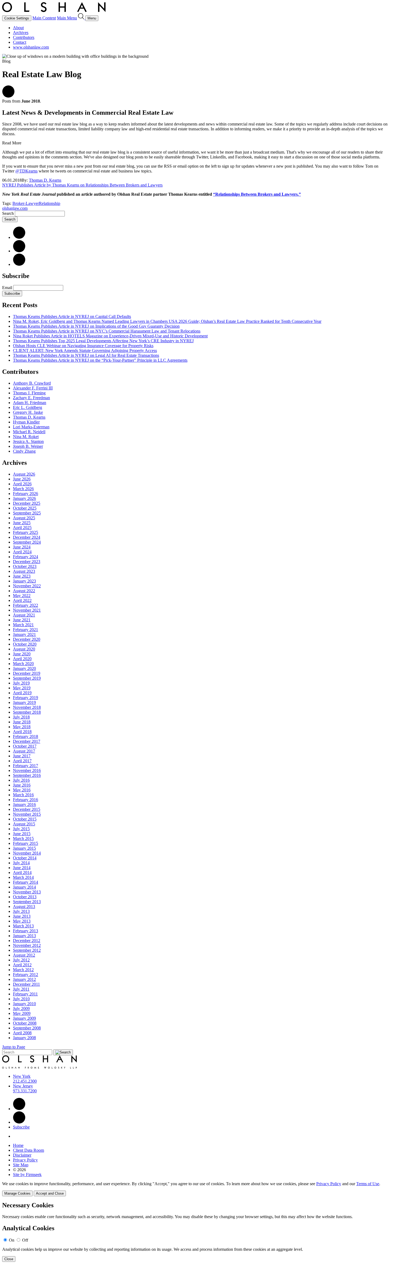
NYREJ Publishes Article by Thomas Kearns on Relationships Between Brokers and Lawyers (82, 185)
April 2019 (22, 692)
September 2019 (27, 678)
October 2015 (24, 819)
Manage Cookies (17, 1193)
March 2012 (23, 969)
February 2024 (25, 556)
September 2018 (27, 712)
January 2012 (24, 979)
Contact (19, 42)
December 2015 (26, 809)
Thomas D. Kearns (45, 180)
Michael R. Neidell (29, 431)
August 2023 (24, 571)
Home (18, 1145)
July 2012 (21, 960)
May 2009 (22, 1013)
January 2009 (24, 1018)
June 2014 (22, 867)
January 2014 (24, 887)
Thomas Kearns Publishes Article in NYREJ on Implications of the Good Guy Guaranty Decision (96, 326)
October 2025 (24, 508)
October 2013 (24, 896)
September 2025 (27, 513)
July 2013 (21, 911)
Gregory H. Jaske (28, 412)
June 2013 (22, 916)
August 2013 (24, 906)
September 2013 (27, 901)
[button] (8, 96)
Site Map (20, 1165)
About (18, 27)
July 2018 (21, 717)
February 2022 (25, 605)
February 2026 (25, 493)
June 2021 (22, 620)
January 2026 (24, 498)
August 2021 (24, 615)
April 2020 (22, 658)
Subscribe (12, 294)
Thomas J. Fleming (29, 393)
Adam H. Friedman (29, 402)
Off (25, 1240)
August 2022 (24, 590)
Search (8, 213)
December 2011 (26, 984)
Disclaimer (22, 1155)
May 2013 (22, 921)
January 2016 (24, 804)
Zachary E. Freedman (31, 397)
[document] (198, 1232)
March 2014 (23, 877)
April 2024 (22, 552)
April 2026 (22, 484)
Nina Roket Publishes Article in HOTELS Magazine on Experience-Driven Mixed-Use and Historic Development (110, 336)
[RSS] (19, 264)
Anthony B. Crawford (32, 383)
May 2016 (22, 790)
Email (7, 287)
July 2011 (21, 989)
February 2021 (25, 629)
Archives (20, 32)
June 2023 (22, 576)
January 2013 (24, 935)
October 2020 (24, 644)
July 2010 (21, 999)
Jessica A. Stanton (28, 441)
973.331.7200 (25, 1091)
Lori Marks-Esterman (31, 427)
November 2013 (27, 892)
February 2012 (25, 974)
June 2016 (22, 785)
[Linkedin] (19, 1108)
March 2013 (23, 926)
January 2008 (24, 1037)
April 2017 (22, 760)
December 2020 (26, 639)
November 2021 (27, 610)
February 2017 (25, 765)
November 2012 (27, 945)
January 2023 (24, 581)
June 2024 (22, 547)
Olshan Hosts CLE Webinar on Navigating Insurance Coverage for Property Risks (83, 345)
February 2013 (25, 930)
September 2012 (27, 950)
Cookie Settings (16, 18)
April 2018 (22, 731)
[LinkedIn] (19, 237)
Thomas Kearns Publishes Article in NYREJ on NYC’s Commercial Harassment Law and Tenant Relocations (106, 331)
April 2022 (22, 600)
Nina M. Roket (26, 436)
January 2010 (24, 1003)
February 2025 (25, 532)
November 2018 (27, 707)
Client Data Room (28, 1150)
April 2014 (22, 872)
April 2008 (22, 1033)
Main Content (44, 18)
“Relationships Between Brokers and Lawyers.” (257, 194)
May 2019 (22, 688)
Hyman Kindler (26, 422)
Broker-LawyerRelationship (36, 203)
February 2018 (25, 736)
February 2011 (25, 994)
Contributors (23, 37)
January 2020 (24, 668)
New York (22, 1076)
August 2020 (24, 649)
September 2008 (27, 1028)
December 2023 (26, 561)
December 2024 (26, 537)
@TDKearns (26, 171)
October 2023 (24, 566)
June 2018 (22, 722)
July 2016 (21, 780)
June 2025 (22, 522)
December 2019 (26, 673)
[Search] (81, 18)
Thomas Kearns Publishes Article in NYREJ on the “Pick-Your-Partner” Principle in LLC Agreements (100, 360)
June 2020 (22, 654)
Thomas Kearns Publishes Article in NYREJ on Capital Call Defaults (72, 316)
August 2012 (24, 955)
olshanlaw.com (15, 208)
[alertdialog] (198, 1232)
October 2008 (24, 1023)
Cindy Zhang (24, 451)
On (11, 1240)
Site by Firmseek (27, 1174)
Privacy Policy (25, 1160)
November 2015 (27, 814)
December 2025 (26, 503)
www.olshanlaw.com (31, 47)
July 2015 (21, 828)
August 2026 (24, 474)
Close (8, 1259)
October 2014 (24, 858)
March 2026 (23, 488)
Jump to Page (13, 1047)
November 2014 (27, 853)
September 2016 (27, 775)
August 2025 (24, 518)
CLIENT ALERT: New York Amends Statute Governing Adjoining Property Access (85, 350)
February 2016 (25, 799)
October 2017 (24, 746)
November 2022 (27, 586)
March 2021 (23, 624)
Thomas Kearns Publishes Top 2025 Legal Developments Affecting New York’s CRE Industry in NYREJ (103, 340)
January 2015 (24, 848)
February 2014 (25, 882)
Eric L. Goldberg (27, 407)
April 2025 (22, 527)
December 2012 (26, 940)
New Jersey (23, 1086)
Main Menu (67, 18)
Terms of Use (367, 1183)
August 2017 (24, 751)
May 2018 (22, 726)
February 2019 (25, 697)
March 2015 (23, 838)
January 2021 (24, 634)
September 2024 (27, 542)
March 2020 (23, 663)
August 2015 (24, 824)
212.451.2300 (25, 1081)
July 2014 (21, 862)
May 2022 (22, 595)
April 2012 (22, 965)
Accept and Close (50, 1193)
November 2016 (27, 770)
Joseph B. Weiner (28, 446)
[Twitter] (19, 251)
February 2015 (25, 843)
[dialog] (198, 1188)
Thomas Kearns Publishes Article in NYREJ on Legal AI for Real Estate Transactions (86, 355)
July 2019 (21, 683)
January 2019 (24, 702)
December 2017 (26, 741)
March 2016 (23, 794)
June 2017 (22, 756)
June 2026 (22, 479)
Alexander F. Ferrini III (33, 388)
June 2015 (22, 833)
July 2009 (21, 1008)
